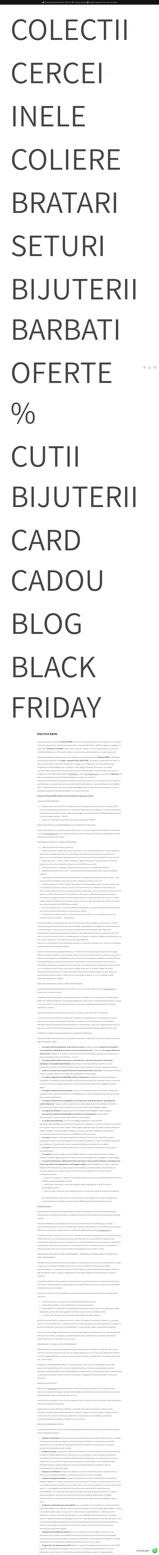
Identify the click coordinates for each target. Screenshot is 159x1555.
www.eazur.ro (109, 989)
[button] (71, 28)
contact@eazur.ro (91, 774)
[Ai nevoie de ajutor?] (154, 1550)
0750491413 (73, 774)
